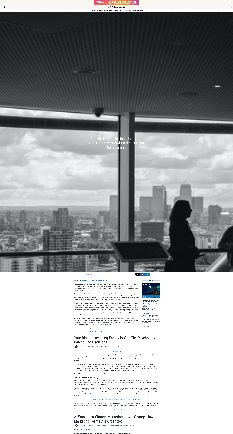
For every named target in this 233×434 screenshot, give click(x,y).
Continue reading (116, 411)
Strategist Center (81, 346)
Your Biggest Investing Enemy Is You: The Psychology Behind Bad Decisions (107, 346)
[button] (137, 274)
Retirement (128, 10)
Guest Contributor (90, 425)
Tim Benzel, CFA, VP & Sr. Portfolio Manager (94, 280)
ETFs (124, 10)
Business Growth (117, 10)
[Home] (116, 7)
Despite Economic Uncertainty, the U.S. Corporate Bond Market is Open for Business (110, 274)
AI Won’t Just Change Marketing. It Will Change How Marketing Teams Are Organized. (111, 425)
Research (110, 10)
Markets (93, 10)
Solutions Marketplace (102, 10)
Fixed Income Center (78, 274)
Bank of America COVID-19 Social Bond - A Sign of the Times (96, 332)
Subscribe (141, 10)
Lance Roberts (89, 346)
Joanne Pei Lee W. (86, 429)
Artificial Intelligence (82, 425)
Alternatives (135, 10)
